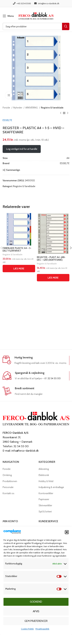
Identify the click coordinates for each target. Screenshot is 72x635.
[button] (67, 532)
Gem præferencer (36, 621)
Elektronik (44, 475)
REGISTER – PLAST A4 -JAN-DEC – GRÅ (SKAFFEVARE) (51, 258)
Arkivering (44, 469)
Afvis (36, 611)
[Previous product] (60, 113)
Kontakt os (8, 493)
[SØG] (65, 26)
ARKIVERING (31, 107)
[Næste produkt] (67, 113)
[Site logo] (36, 15)
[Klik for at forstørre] (8, 95)
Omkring (7, 475)
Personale (8, 487)
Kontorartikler (46, 493)
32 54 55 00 (54, 378)
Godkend (36, 601)
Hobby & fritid (46, 481)
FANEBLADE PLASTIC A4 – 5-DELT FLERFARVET (17, 249)
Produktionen (10, 481)
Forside (7, 107)
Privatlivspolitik (42, 628)
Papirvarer (44, 499)
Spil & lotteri (45, 511)
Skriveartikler (45, 505)
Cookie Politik (27, 628)
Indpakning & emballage (51, 487)
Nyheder (18, 107)
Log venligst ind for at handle (21, 148)
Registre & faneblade (52, 107)
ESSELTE (7, 120)
